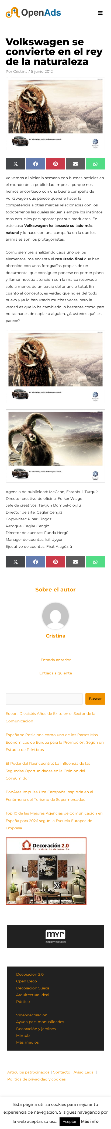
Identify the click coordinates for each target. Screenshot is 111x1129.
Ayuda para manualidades (40, 1022)
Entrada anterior (56, 660)
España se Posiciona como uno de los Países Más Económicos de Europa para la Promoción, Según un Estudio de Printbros (55, 742)
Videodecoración (31, 1015)
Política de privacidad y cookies (36, 1079)
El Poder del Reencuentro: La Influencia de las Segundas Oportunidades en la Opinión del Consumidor (48, 770)
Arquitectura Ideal (32, 995)
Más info (90, 1121)
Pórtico (23, 1001)
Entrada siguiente (55, 673)
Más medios (27, 1042)
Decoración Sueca (32, 988)
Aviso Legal (84, 1072)
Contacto (61, 1072)
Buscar (95, 699)
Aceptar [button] (70, 1121)
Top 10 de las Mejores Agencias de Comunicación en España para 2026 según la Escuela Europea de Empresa (54, 820)
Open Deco (26, 981)
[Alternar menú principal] (100, 13)
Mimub (23, 1035)
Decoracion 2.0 (30, 974)
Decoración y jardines (36, 1029)
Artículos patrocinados (28, 1072)
